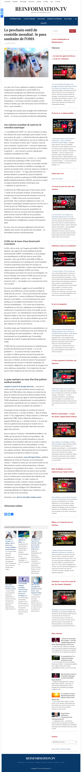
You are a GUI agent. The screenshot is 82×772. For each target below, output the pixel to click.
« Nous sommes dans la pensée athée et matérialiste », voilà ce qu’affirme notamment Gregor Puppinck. (63, 140)
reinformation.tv (41, 8)
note (32, 457)
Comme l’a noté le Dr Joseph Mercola (18, 386)
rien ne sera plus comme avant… (30, 497)
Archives (57, 1)
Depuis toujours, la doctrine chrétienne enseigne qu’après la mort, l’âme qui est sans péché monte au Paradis (63, 331)
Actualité (15, 1)
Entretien (31, 1)
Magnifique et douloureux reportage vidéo (63, 609)
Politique (68, 19)
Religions (41, 19)
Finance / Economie (54, 19)
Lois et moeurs (29, 19)
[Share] (2, 16)
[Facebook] (2, 10)
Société (44, 23)
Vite (52, 1)
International (15, 19)
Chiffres (46, 1)
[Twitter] (2, 13)
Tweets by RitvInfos (57, 179)
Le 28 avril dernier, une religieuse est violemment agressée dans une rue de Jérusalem (62, 216)
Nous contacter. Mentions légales (61, 749)
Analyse (39, 1)
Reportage (23, 1)
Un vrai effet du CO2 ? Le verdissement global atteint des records (68, 658)
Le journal (7, 1)
